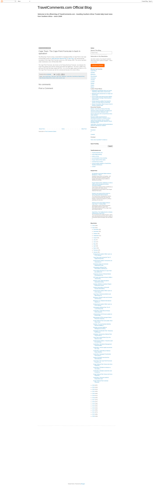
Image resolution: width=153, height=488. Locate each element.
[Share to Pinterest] (64, 74)
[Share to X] (60, 74)
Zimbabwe (93, 78)
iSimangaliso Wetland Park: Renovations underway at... (100, 268)
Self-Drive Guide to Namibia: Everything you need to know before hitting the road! (101, 111)
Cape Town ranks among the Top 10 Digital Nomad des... (102, 258)
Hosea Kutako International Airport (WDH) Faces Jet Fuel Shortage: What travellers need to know (102, 98)
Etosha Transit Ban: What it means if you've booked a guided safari (102, 104)
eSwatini (93, 79)
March (95, 248)
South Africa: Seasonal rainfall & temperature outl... (101, 378)
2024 (93, 385)
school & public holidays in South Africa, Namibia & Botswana (101, 164)
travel (57, 77)
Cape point (53, 76)
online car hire (95, 156)
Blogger (83, 483)
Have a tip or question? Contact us (99, 139)
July (95, 239)
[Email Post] (54, 74)
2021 (93, 391)
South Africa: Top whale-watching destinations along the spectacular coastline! (102, 125)
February (96, 250)
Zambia (92, 83)
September (96, 235)
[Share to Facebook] (62, 74)
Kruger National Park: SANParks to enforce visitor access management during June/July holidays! (102, 184)
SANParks (64, 76)
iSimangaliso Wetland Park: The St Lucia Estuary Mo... (101, 308)
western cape (62, 77)
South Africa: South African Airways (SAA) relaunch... (101, 311)
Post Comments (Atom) (50, 131)
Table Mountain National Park (58, 58)
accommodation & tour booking (99, 158)
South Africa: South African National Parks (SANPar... (101, 351)
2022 (93, 389)
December (96, 229)
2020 (93, 393)
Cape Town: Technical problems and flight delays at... (102, 294)
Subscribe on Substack (97, 65)
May (95, 244)
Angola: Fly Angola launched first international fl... (101, 358)
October (96, 233)
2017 (93, 399)
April (95, 246)
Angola (92, 85)
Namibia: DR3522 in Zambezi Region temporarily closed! (102, 284)
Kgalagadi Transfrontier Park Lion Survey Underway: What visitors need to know (102, 91)
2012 (93, 410)
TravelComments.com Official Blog (65, 7)
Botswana (93, 74)
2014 (93, 406)
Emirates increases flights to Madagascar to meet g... (100, 328)
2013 (93, 408)
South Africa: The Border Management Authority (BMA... (102, 345)
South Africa (93, 70)
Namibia (93, 72)
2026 (93, 225)
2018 (93, 397)
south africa (69, 76)
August (95, 237)
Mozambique (94, 76)
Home (63, 129)
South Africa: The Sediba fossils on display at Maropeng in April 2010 (102, 212)
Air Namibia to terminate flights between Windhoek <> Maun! (101, 174)
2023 (93, 387)
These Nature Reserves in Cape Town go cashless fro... (102, 271)
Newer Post (42, 129)
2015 (93, 404)
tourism (54, 77)
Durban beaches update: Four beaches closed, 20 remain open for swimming (101, 101)
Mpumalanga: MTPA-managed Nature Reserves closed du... (102, 318)
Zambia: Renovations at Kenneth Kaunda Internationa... (101, 288)
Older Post (84, 129)
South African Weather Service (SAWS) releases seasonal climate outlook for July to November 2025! (101, 121)
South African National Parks (78, 76)
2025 (93, 227)
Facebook (93, 130)
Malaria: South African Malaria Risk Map (100, 109)
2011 (93, 412)
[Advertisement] (76, 32)
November (96, 231)
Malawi (92, 87)
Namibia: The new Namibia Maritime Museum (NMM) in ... (102, 324)
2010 (93, 414)
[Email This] (57, 74)
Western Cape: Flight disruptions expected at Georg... (101, 281)
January (96, 252)
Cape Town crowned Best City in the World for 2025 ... (102, 338)
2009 (93, 416)
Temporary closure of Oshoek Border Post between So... (102, 274)
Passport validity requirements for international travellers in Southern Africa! (100, 117)
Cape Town (71, 58)
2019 (93, 395)
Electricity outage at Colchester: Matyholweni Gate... (100, 264)
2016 (93, 401)
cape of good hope (47, 76)
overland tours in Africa (97, 161)
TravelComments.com (97, 152)
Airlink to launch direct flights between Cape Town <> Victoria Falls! (101, 203)
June (95, 241)
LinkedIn (93, 134)
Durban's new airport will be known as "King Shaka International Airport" (101, 194)
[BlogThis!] (59, 74)
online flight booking (97, 154)
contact (93, 166)
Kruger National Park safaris (99, 159)
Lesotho (93, 81)
